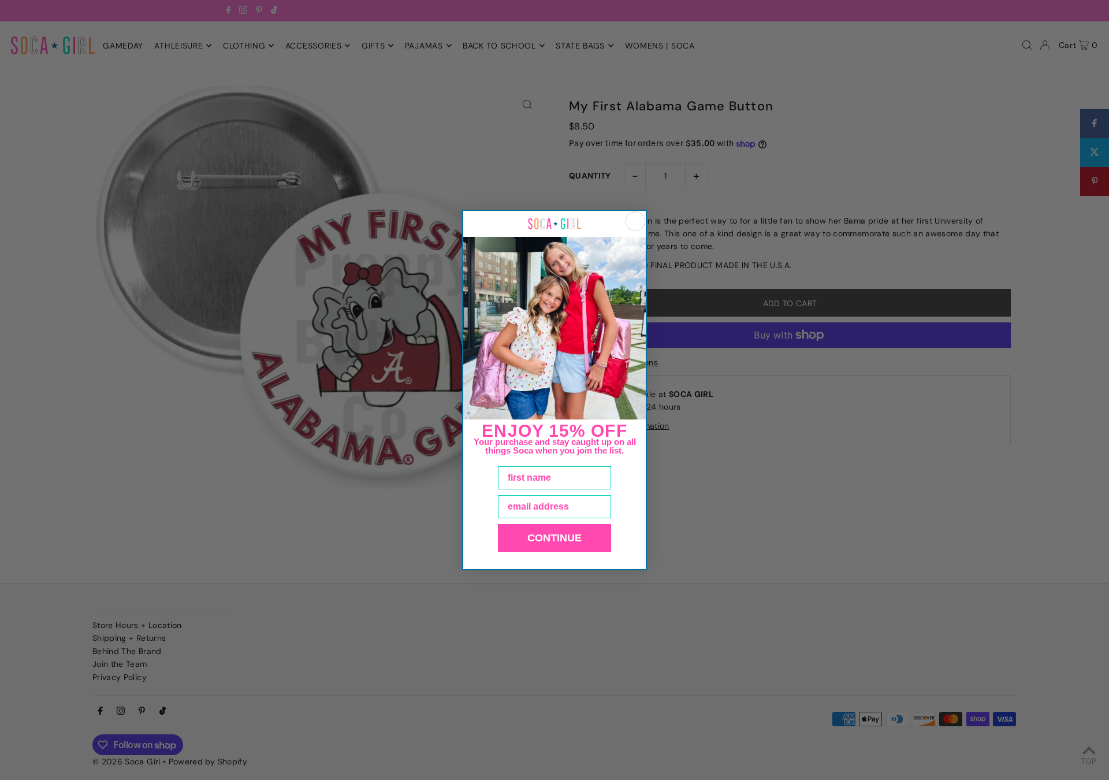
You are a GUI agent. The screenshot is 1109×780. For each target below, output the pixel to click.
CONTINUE (554, 538)
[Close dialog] (635, 221)
